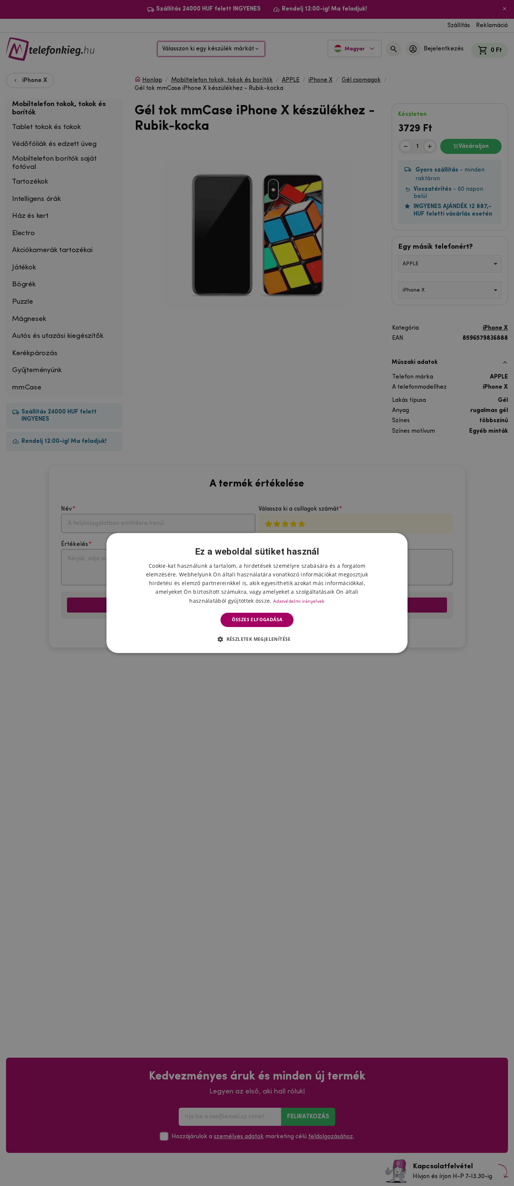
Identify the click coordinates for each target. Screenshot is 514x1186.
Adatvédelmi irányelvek (299, 601)
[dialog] (257, 593)
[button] (257, 639)
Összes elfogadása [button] (257, 619)
